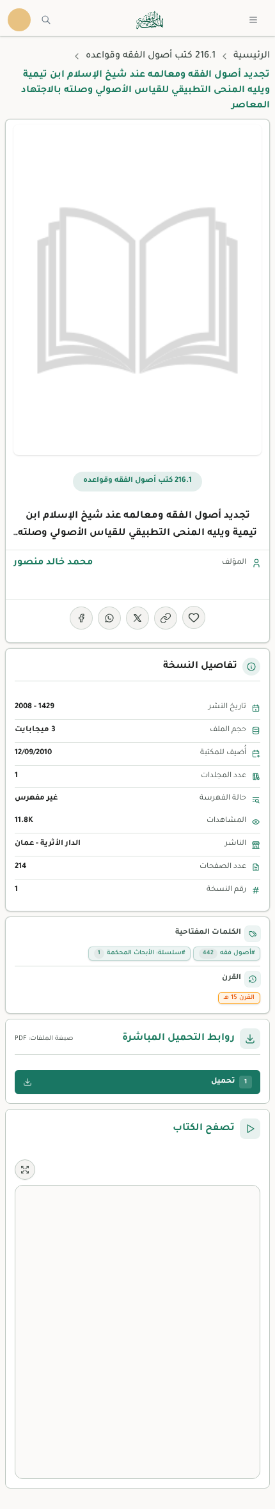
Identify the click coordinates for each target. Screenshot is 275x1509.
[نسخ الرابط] (165, 618)
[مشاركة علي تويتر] (137, 618)
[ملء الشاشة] (25, 1169)
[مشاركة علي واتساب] (109, 618)
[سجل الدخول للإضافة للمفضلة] (193, 617)
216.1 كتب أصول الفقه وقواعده (151, 56)
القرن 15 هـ (239, 998)
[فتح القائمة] (253, 20)
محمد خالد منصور (53, 563)
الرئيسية (251, 56)
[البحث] (46, 20)
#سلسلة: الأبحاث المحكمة (141, 953)
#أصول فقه (229, 953)
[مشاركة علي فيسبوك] (81, 618)
